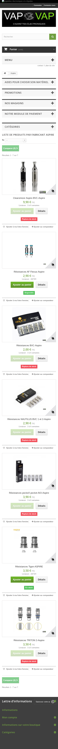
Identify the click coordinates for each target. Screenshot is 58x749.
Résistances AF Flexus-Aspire (29, 271)
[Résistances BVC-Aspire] (29, 324)
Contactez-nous (49, 5)
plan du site (50, 66)
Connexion (38, 5)
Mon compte (9, 717)
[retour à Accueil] (4, 73)
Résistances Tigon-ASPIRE (29, 566)
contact (40, 66)
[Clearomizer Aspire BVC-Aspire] (29, 176)
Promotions (13, 92)
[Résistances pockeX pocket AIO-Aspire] (29, 471)
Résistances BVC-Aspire (29, 345)
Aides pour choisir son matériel (26, 82)
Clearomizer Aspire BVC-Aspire (29, 198)
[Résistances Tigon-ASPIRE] (29, 545)
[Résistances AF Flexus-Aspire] (29, 250)
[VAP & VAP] (29, 18)
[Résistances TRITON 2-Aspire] (29, 619)
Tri (3, 140)
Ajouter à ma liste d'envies (17, 227)
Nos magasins (14, 103)
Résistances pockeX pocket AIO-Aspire (29, 493)
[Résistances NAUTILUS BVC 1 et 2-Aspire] (29, 398)
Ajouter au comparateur (43, 227)
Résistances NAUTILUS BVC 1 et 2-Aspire (29, 419)
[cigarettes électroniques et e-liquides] (29, 1)
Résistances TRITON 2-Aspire (29, 640)
